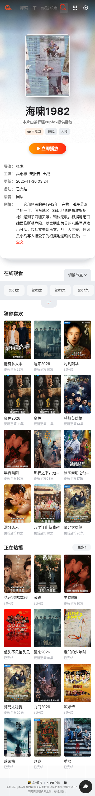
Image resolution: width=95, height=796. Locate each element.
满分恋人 (11, 527)
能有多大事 (13, 363)
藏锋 (37, 597)
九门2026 (42, 706)
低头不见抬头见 (17, 652)
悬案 (37, 761)
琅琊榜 (9, 761)
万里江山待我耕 (47, 527)
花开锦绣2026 (16, 597)
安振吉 (34, 173)
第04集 (83, 290)
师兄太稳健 (73, 527)
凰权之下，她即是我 (47, 472)
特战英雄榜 (73, 418)
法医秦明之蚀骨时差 (77, 472)
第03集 (60, 290)
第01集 (14, 290)
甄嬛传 (69, 706)
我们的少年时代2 (77, 652)
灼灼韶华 (71, 363)
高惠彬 (21, 173)
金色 (37, 418)
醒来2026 (42, 363)
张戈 (19, 166)
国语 (19, 196)
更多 (81, 547)
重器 (67, 761)
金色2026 (12, 418)
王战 (46, 173)
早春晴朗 (11, 472)
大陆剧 (36, 131)
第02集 (37, 290)
